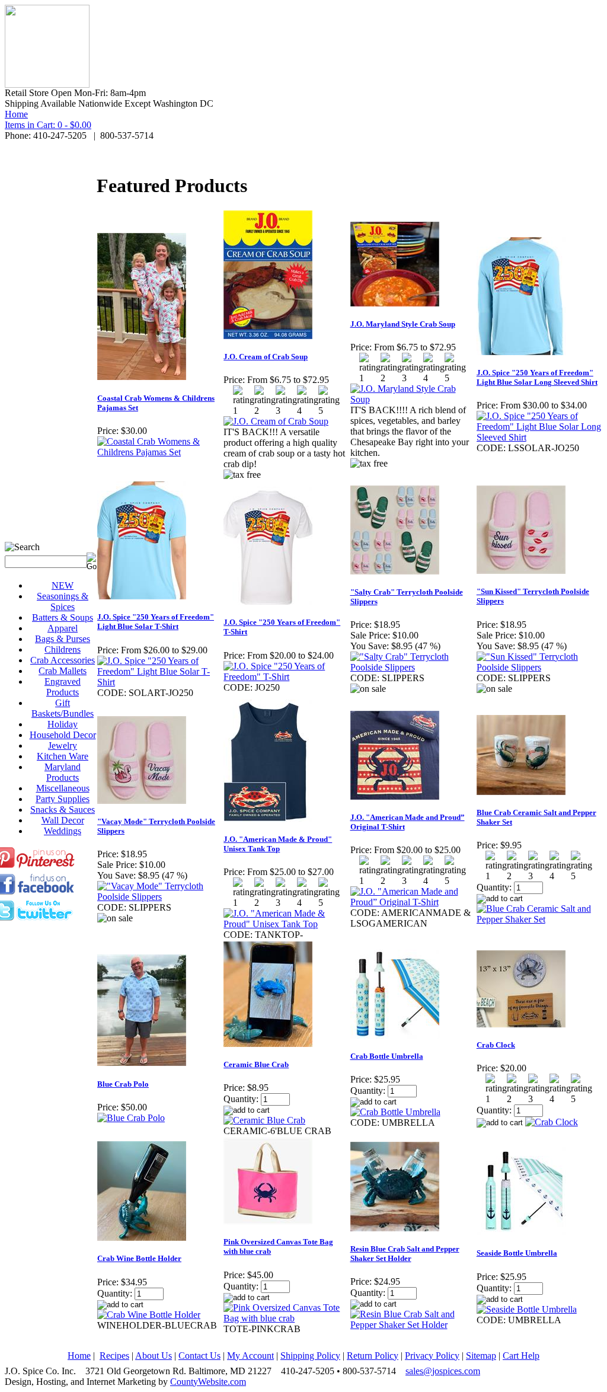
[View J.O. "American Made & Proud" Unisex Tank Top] (286, 924)
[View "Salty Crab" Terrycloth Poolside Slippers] (412, 667)
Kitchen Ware (62, 756)
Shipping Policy (310, 1356)
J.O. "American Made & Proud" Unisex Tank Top (277, 844)
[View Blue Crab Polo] (131, 1118)
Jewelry (62, 745)
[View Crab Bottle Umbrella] (395, 1112)
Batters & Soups (62, 617)
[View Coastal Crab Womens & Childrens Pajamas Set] (159, 452)
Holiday (62, 724)
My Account (250, 1356)
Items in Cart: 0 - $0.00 (48, 125)
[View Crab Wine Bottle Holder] (148, 1315)
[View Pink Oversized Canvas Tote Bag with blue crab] (286, 1318)
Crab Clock (496, 1044)
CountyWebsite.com (208, 1382)
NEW (63, 585)
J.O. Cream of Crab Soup (265, 356)
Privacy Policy (432, 1356)
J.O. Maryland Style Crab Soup (402, 324)
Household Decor (63, 735)
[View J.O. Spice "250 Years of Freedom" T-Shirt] (286, 677)
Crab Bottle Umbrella (386, 1056)
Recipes (114, 1356)
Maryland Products (62, 772)
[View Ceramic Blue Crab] (264, 1120)
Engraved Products (62, 686)
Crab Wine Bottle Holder (139, 1258)
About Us (153, 1356)
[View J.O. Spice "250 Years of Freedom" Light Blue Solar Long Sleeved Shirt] (539, 437)
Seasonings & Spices (62, 601)
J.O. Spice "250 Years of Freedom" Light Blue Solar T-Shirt (155, 621)
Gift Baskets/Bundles (62, 708)
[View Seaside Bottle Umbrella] (527, 1309)
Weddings (62, 831)
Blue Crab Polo (123, 1084)
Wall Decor (62, 820)
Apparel (62, 628)
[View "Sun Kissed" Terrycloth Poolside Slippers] (539, 667)
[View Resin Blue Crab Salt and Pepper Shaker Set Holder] (412, 1325)
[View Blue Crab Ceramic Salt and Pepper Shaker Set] (539, 919)
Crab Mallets (63, 671)
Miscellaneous (63, 788)
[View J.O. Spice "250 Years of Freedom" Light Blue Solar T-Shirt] (159, 682)
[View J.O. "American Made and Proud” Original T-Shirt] (412, 902)
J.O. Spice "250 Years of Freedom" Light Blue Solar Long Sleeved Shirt (537, 377)
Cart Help (521, 1356)
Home (16, 114)
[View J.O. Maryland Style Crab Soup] (412, 399)
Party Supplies (63, 799)
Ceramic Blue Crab (256, 1064)
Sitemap (481, 1356)
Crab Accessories (62, 660)
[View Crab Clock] (551, 1122)
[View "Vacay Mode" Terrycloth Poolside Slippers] (159, 897)
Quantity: (494, 887)
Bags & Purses (62, 639)
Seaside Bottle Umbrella (517, 1253)
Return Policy (372, 1356)
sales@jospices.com (442, 1371)
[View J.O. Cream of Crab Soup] (275, 421)
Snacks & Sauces (62, 809)
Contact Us (199, 1356)
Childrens (62, 649)
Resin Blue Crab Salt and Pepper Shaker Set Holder (404, 1253)
